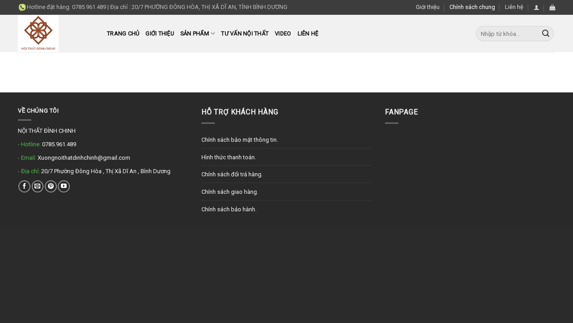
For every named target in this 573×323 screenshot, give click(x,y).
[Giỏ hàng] (552, 7)
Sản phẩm (194, 33)
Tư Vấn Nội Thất (245, 33)
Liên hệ (514, 7)
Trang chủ (123, 33)
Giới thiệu (428, 7)
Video (283, 33)
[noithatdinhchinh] (56, 33)
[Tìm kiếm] (545, 33)
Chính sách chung (472, 7)
